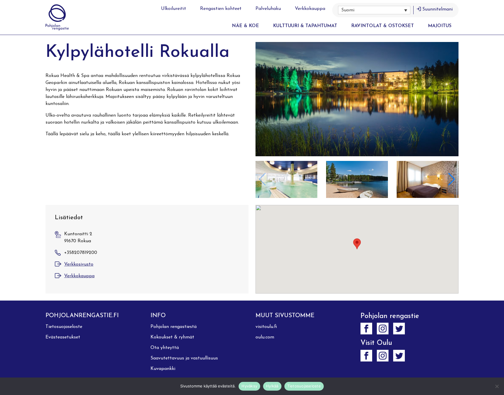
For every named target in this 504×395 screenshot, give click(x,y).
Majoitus (440, 26)
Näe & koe (245, 26)
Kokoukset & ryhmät (172, 337)
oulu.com (265, 337)
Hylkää (272, 386)
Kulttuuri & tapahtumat (305, 26)
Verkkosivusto (78, 264)
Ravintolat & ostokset (382, 26)
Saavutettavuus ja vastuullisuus (184, 358)
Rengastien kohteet (221, 8)
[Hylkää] (497, 386)
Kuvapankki (162, 368)
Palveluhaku (268, 8)
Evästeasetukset (63, 337)
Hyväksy (249, 386)
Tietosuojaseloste (64, 326)
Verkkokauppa (310, 8)
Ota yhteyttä (164, 347)
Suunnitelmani (437, 9)
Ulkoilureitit (173, 8)
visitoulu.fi (266, 326)
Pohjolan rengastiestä (173, 326)
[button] (374, 10)
